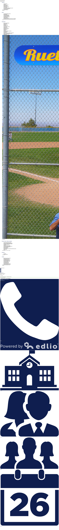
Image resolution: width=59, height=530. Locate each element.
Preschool (5, 30)
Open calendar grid (8, 278)
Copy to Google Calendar (3, 276)
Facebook (0, 269)
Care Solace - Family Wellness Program (8, 243)
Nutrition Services (6, 29)
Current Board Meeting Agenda (7, 13)
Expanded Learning (6, 25)
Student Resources (6, 254)
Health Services (5, 27)
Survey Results (5, 249)
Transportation (5, 34)
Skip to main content (2, 0)
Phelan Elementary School (6, 258)
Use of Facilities (5, 7)
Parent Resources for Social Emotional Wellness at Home (10, 248)
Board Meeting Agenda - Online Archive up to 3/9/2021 (10, 18)
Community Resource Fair (6, 244)
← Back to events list (3, 278)
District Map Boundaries (6, 6)
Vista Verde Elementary (2, 277)
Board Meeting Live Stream (7, 16)
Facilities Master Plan (6, 9)
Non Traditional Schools (6, 262)
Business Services (6, 24)
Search (0, 268)
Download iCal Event (9, 276)
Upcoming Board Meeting (6, 15)
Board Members (5, 14)
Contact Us (5, 4)
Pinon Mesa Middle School (7, 260)
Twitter (0, 271)
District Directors (5, 5)
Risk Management (6, 31)
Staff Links (5, 253)
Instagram (0, 270)
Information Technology (6, 28)
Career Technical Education (7, 26)
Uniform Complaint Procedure (7, 245)
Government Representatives (7, 8)
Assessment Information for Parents (7, 242)
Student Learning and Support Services (8, 33)
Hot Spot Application (6, 247)
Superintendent (5, 23)
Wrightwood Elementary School (7, 264)
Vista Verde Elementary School (7, 263)
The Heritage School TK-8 (6, 259)
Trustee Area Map (6, 17)
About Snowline (5, 3)
